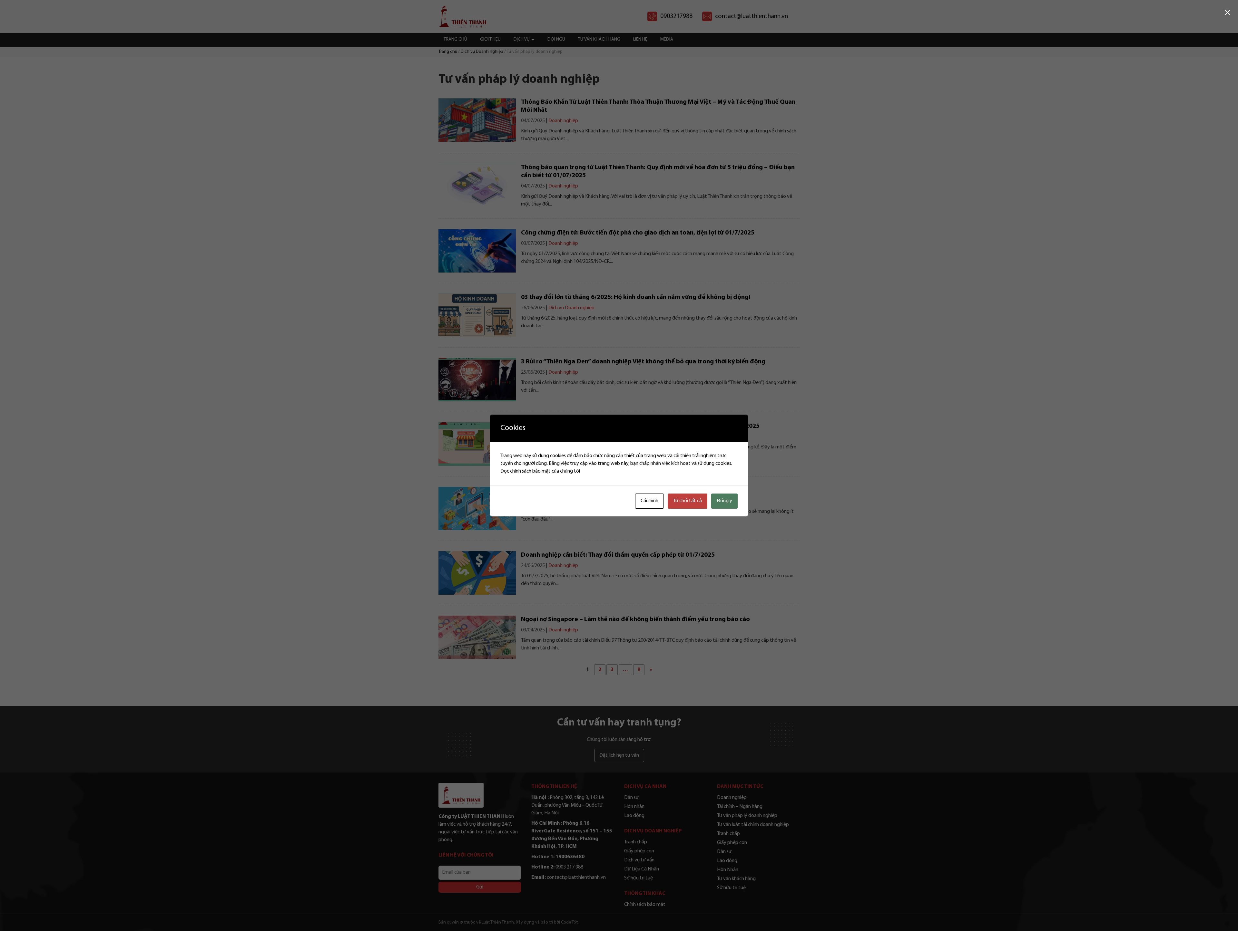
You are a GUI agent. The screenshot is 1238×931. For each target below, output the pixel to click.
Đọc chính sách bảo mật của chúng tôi (540, 471)
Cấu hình (649, 501)
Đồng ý (724, 501)
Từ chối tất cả (687, 501)
